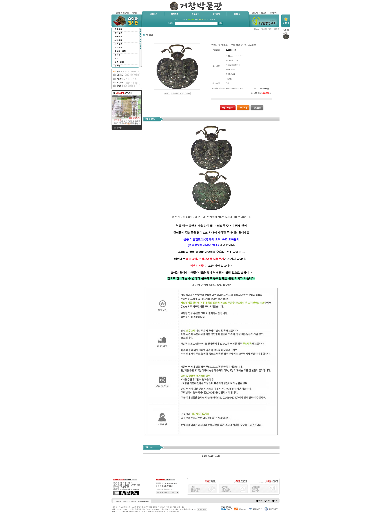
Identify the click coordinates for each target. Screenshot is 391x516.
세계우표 (118, 47)
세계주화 (118, 44)
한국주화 (118, 33)
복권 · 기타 (119, 62)
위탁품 (118, 66)
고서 (117, 58)
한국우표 (118, 36)
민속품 (118, 55)
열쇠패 (277, 29)
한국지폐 (118, 29)
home (256, 29)
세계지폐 (118, 40)
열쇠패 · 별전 (120, 51)
